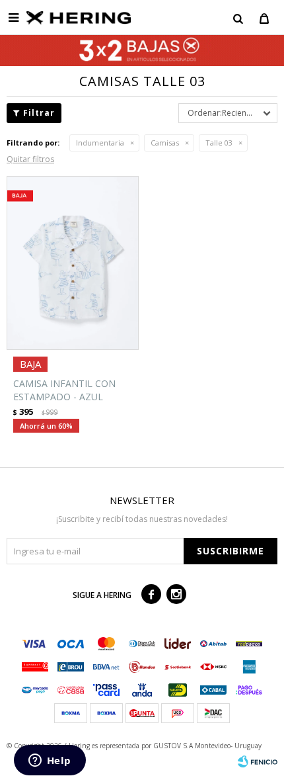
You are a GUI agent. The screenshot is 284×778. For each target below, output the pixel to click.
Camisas (165, 143)
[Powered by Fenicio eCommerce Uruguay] (257, 761)
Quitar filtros (30, 159)
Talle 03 (218, 143)
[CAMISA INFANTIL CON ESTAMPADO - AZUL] (73, 263)
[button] (238, 18)
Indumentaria (100, 143)
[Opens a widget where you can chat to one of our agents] (49, 761)
